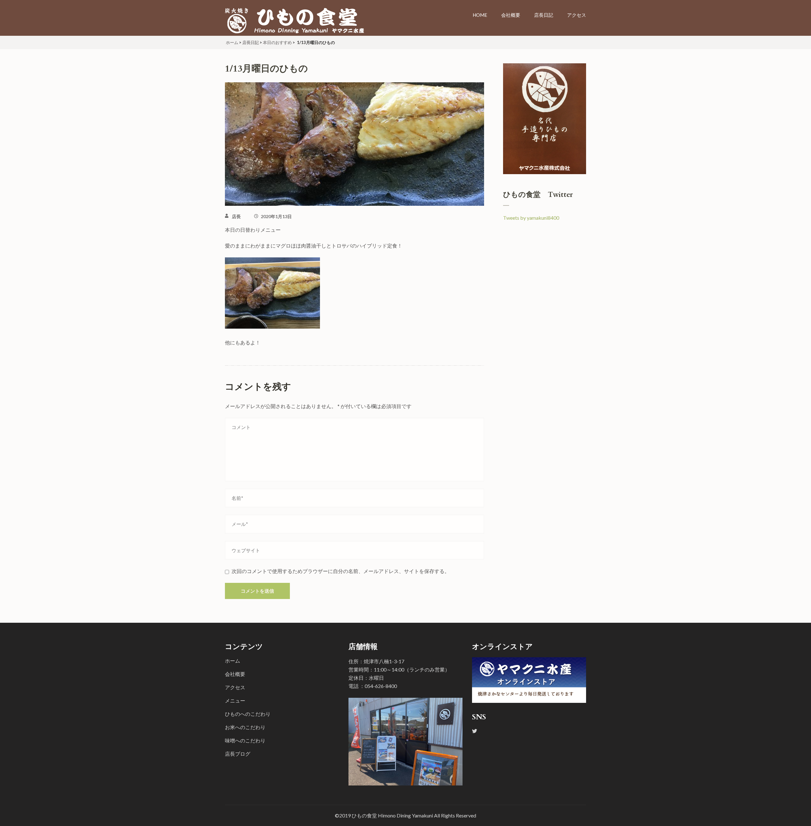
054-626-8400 (381, 686)
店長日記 (543, 15)
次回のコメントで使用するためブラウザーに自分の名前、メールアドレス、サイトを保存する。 (341, 571)
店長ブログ (237, 754)
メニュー (235, 700)
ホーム (232, 661)
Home (480, 15)
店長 (236, 216)
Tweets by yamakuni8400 (531, 218)
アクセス (576, 15)
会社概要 (510, 15)
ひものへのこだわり (248, 714)
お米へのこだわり (245, 727)
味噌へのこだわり (245, 740)
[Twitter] (474, 731)
